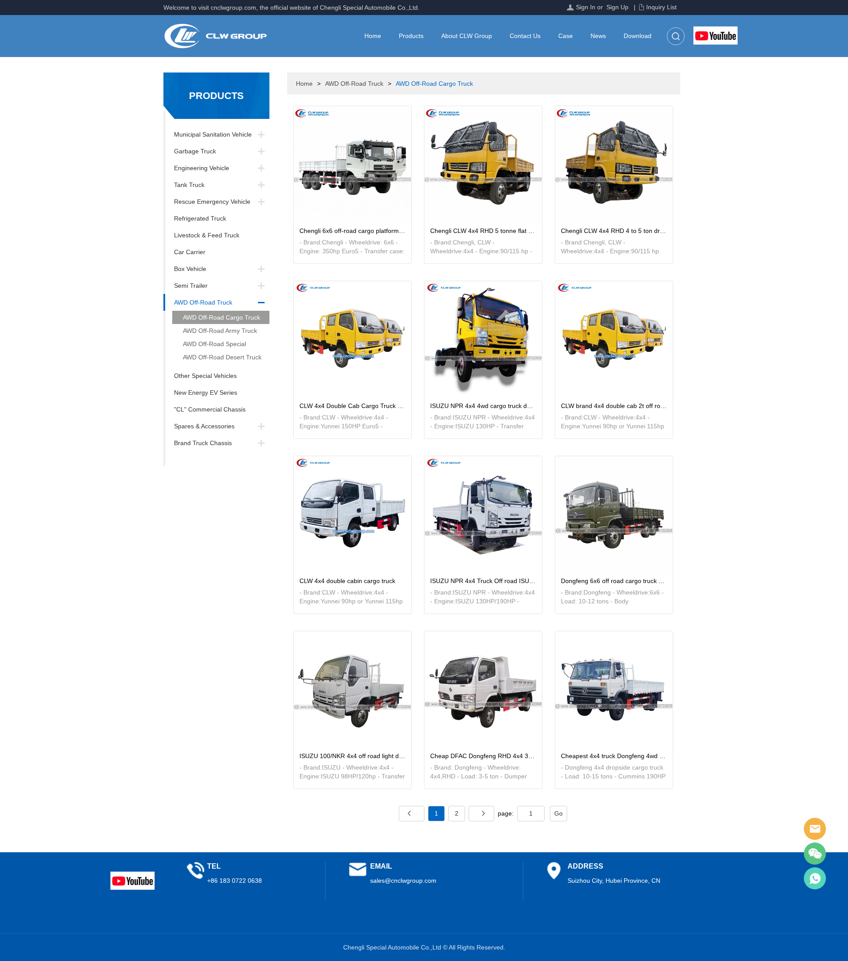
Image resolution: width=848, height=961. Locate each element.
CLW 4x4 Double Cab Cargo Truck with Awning (352, 405)
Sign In (585, 7)
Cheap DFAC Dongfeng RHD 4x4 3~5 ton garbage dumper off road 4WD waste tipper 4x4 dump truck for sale (483, 755)
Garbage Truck (195, 151)
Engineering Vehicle (201, 168)
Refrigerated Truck (200, 218)
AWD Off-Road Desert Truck (222, 357)
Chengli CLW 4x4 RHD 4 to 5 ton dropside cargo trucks (613, 230)
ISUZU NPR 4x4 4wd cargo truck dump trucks (483, 405)
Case (565, 35)
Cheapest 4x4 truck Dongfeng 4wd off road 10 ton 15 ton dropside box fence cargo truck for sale (613, 755)
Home (372, 35)
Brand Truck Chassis (203, 442)
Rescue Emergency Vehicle (212, 201)
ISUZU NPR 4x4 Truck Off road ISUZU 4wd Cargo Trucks (483, 580)
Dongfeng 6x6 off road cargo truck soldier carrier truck (613, 580)
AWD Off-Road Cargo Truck (221, 317)
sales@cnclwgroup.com (403, 880)
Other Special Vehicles (205, 375)
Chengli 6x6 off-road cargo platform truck (352, 230)
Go (558, 813)
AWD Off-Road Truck (203, 302)
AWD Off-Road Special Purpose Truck (209, 345)
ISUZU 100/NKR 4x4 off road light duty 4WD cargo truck (352, 755)
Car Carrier (189, 252)
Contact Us (525, 35)
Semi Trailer (191, 285)
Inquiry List (661, 7)
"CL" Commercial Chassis (210, 409)
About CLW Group (466, 35)
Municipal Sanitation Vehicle (213, 134)
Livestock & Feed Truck (206, 235)
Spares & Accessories (204, 426)
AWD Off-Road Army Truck (220, 330)
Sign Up (617, 7)
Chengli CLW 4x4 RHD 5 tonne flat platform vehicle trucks (483, 230)
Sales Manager (815, 829)
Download (637, 35)
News (598, 35)
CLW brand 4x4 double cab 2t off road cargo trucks (613, 405)
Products (411, 35)
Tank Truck (189, 184)
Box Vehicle (190, 268)
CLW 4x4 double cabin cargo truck (347, 580)
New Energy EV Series (205, 392)
